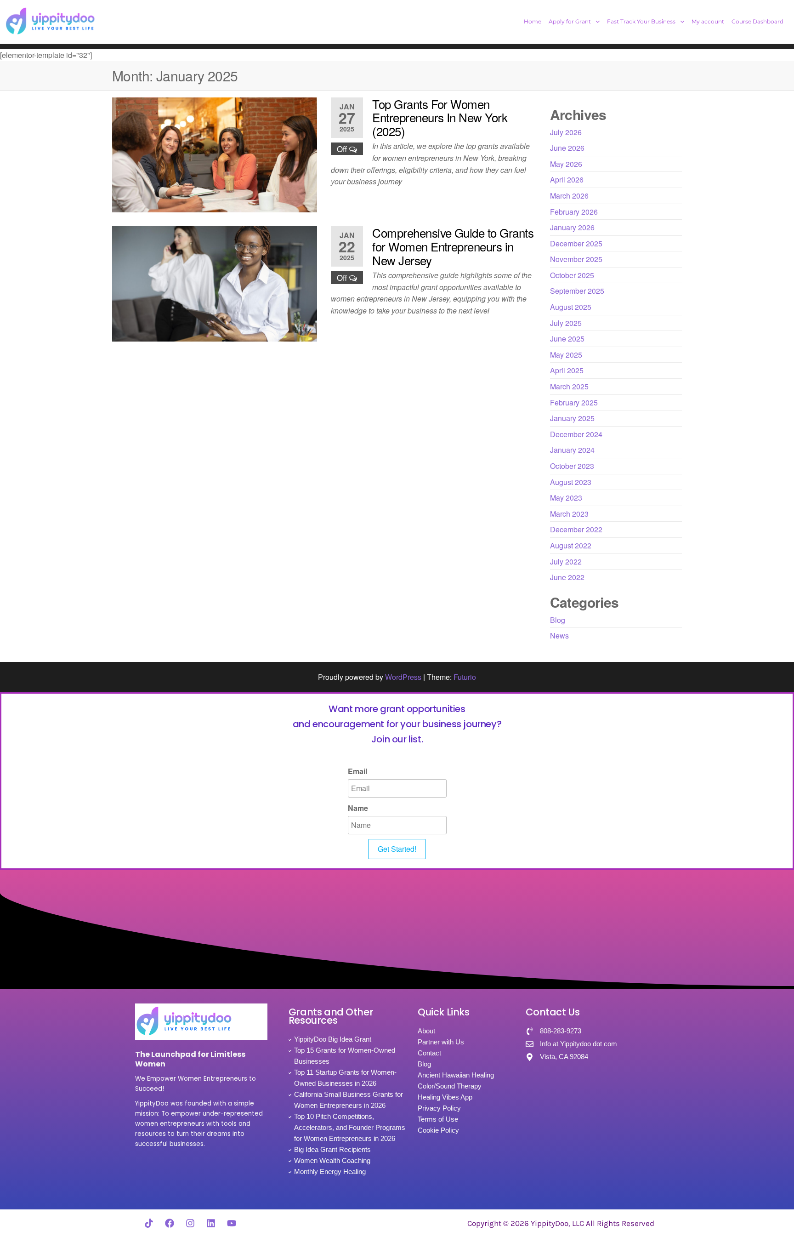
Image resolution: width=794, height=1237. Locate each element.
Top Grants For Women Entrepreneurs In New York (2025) (439, 117)
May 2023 (566, 497)
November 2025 (576, 259)
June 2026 (567, 148)
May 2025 (566, 354)
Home (532, 21)
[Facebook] (169, 1223)
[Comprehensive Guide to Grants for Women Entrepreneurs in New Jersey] (214, 283)
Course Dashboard (757, 21)
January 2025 (572, 418)
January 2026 (572, 227)
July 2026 (566, 132)
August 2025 (570, 307)
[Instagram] (190, 1223)
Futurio (465, 677)
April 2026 (567, 179)
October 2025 (572, 275)
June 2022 (567, 577)
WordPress (403, 677)
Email (357, 771)
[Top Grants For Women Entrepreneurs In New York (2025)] (214, 153)
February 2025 (574, 402)
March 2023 (569, 513)
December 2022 (576, 529)
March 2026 (569, 195)
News (559, 635)
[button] (574, 21)
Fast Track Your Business (641, 21)
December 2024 (576, 434)
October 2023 (572, 466)
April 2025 (567, 370)
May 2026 (566, 164)
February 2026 (574, 211)
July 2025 (566, 323)
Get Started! (397, 849)
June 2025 (567, 338)
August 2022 (570, 545)
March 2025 (569, 386)
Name (358, 808)
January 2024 (572, 450)
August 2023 (570, 482)
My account (708, 21)
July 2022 (566, 561)
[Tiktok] (149, 1223)
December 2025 (576, 243)
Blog (557, 620)
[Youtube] (231, 1223)
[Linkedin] (211, 1223)
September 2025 (577, 290)
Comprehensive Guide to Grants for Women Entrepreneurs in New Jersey (452, 246)
